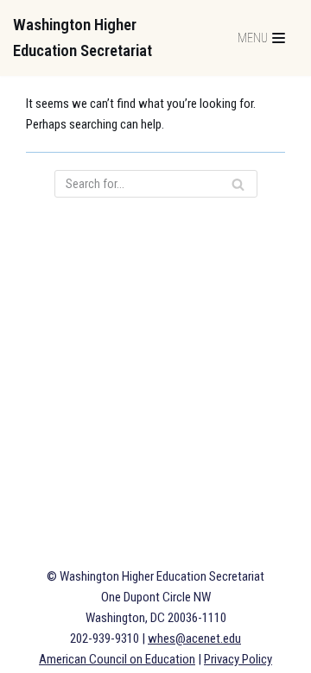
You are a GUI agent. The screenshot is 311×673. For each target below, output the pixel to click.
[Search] (238, 184)
